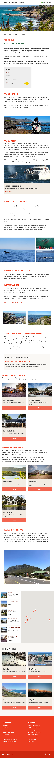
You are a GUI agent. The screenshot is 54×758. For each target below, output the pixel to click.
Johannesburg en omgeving (10, 741)
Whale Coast (6, 734)
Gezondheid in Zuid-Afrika (34, 732)
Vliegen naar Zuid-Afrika (34, 725)
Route (7, 75)
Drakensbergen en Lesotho (10, 739)
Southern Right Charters (11, 145)
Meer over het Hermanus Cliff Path (14, 302)
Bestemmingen (13, 2)
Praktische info (22, 2)
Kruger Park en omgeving (9, 732)
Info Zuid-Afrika (47, 2)
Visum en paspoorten (33, 730)
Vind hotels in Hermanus (11, 79)
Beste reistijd (31, 741)
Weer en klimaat (32, 739)
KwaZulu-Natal (6, 737)
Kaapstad (5, 725)
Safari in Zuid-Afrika (33, 734)
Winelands (5, 728)
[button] (29, 618)
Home (5, 2)
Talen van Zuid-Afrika (33, 737)
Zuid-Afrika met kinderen (34, 728)
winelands (38, 452)
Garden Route (6, 730)
